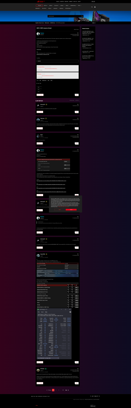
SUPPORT (79, 1)
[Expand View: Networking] (63, 8)
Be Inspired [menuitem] (39, 5)
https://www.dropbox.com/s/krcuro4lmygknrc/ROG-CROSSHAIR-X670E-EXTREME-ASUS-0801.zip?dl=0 (51, 180)
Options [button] (93, 22)
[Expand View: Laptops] (68, 5)
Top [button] (37, 405)
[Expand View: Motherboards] (40, 8)
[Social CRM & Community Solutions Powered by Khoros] (93, 405)
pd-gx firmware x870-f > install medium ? (88, 51)
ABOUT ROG (33, 396)
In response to (44, 121)
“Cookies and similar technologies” (63, 206)
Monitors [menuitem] (49, 8)
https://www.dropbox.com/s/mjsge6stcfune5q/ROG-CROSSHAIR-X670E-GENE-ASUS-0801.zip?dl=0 (51, 188)
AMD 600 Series (52, 22)
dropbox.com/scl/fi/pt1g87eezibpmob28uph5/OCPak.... (51, 68)
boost (38, 83)
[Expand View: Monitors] (51, 8)
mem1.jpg (39, 86)
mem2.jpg (39, 88)
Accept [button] (71, 209)
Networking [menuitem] (61, 8)
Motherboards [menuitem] (38, 8)
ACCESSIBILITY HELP (46, 396)
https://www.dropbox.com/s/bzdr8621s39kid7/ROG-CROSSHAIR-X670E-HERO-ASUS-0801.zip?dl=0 (51, 184)
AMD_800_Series (85, 52)
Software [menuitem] (50, 5)
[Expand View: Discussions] (58, 5)
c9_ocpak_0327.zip (48, 66)
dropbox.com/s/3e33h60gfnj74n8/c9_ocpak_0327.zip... (48, 75)
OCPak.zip (43, 73)
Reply (77, 94)
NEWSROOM (40, 396)
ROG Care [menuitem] (45, 5)
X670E (51, 80)
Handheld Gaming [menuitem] (73, 5)
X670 (48, 80)
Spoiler (39, 61)
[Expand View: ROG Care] (47, 5)
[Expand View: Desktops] (64, 5)
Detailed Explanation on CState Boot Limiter (43, 54)
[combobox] (65, 16)
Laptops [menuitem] (67, 5)
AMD (40, 80)
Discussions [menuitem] (56, 5)
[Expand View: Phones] (81, 5)
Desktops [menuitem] (61, 5)
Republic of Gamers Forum (40, 22)
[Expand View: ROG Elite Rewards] (71, 8)
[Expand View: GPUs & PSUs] (46, 8)
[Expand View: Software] (52, 5)
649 (63, 390)
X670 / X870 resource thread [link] (60, 22)
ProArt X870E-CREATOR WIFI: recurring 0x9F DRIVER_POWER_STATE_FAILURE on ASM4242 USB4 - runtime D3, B (88, 32)
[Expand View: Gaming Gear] (57, 8)
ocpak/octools (39, 49)
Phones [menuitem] (79, 5)
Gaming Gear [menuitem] (55, 8)
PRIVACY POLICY (82, 399)
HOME (37, 396)
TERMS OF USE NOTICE (76, 399)
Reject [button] (60, 209)
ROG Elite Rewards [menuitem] (68, 8)
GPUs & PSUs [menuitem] (44, 8)
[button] (38, 95)
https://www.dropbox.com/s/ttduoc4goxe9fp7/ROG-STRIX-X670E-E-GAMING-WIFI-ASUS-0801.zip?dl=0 (51, 191)
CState (40, 83)
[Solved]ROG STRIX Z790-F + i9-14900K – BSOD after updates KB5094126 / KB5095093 (88, 45)
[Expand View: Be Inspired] (42, 5)
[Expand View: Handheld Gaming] (76, 5)
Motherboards (47, 22)
